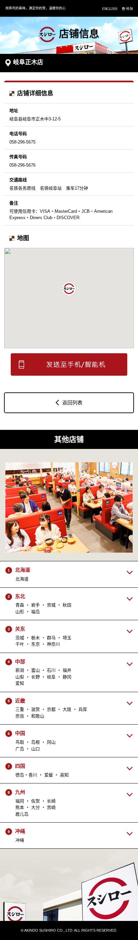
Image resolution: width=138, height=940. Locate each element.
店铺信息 (79, 33)
